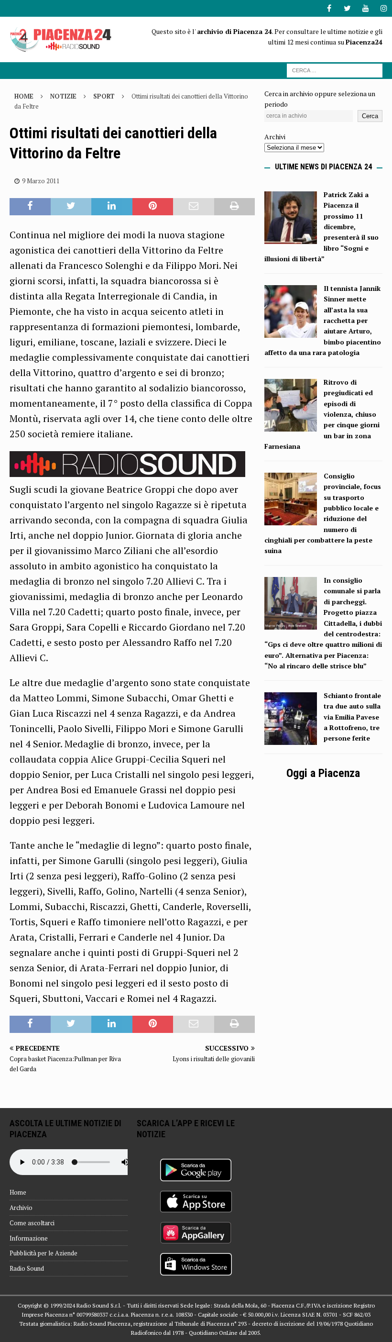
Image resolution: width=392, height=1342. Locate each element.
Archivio (21, 1207)
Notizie (63, 96)
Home (18, 1192)
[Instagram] (383, 8)
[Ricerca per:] (334, 69)
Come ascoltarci (32, 1223)
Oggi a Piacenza (323, 773)
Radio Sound (27, 1268)
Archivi (274, 136)
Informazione (29, 1238)
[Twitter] (347, 8)
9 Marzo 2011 (41, 181)
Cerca (370, 116)
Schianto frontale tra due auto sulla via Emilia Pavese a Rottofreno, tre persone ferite (352, 717)
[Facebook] (329, 8)
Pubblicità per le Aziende (43, 1253)
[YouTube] (365, 8)
